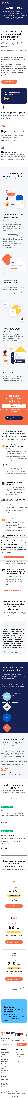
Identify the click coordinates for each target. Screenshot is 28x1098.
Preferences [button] (7, 552)
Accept (14, 556)
